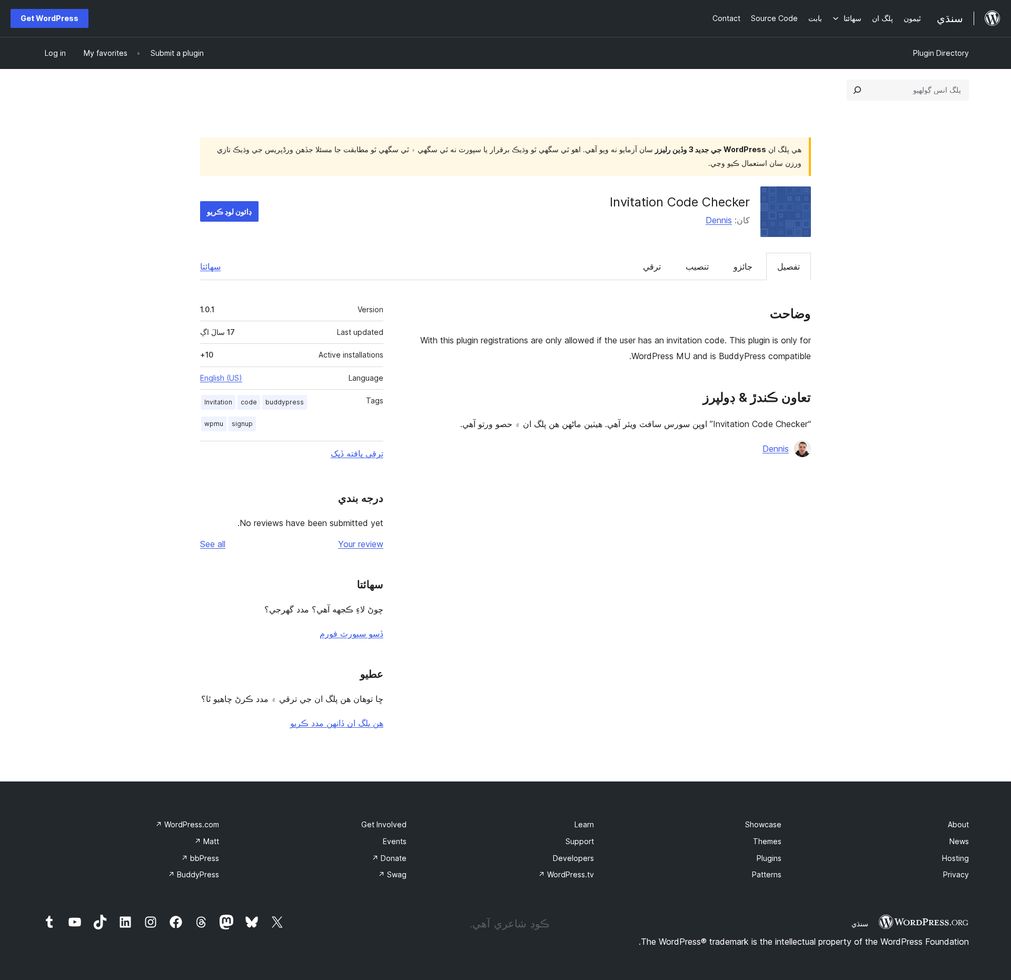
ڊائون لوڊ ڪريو (229, 211)
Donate (389, 858)
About (958, 824)
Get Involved (384, 824)
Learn (584, 824)
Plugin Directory (941, 52)
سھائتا (210, 266)
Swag (392, 874)
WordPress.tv (566, 874)
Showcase (763, 824)
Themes (767, 841)
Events (395, 841)
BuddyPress (193, 874)
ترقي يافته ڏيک (357, 453)
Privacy (956, 874)
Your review (360, 544)
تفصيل (788, 266)
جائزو (743, 266)
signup (242, 424)
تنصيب (697, 266)
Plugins (769, 858)
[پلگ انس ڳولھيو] (857, 90)
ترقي (652, 266)
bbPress (200, 858)
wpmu (213, 424)
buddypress (284, 402)
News (959, 841)
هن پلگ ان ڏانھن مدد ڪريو (336, 723)
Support (580, 841)
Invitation (218, 402)
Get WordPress (49, 18)
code (249, 402)
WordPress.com (187, 824)
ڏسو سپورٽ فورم (351, 633)
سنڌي (859, 923)
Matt (206, 841)
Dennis (719, 220)
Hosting (955, 858)
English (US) (221, 377)
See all (212, 544)
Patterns (766, 874)
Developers (573, 858)
